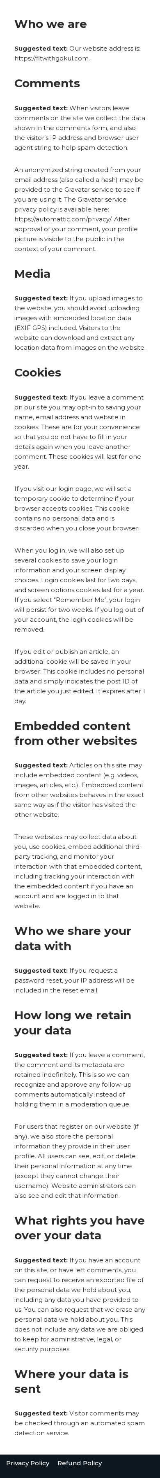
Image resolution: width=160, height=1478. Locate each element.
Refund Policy (79, 1463)
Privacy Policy (27, 1463)
